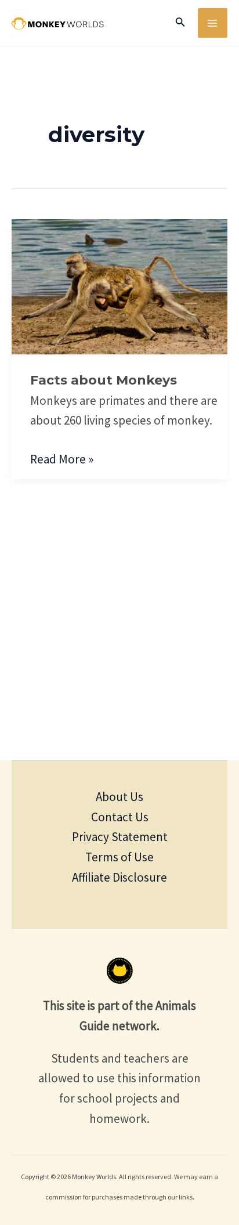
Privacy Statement (120, 837)
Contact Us (120, 817)
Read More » (61, 458)
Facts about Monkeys (103, 380)
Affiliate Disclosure (119, 877)
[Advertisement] (119, 635)
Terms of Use (119, 857)
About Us (119, 796)
